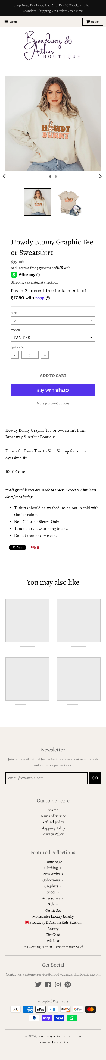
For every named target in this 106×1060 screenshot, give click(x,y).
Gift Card (53, 934)
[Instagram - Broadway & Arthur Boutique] (58, 984)
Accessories (51, 898)
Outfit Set (53, 910)
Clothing (51, 867)
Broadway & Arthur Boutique (59, 1036)
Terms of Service (53, 816)
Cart (95, 22)
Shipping (17, 282)
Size (14, 313)
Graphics (51, 886)
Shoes (51, 892)
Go (95, 778)
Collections (51, 880)
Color (15, 330)
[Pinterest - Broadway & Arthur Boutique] (67, 984)
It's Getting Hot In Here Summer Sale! (53, 946)
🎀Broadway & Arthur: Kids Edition (53, 922)
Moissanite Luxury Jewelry (53, 916)
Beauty (53, 928)
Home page (53, 861)
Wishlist (53, 940)
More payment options (53, 403)
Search (53, 810)
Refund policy (53, 822)
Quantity (18, 347)
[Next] (100, 177)
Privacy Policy (53, 834)
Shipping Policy (53, 828)
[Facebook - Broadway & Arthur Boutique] (48, 984)
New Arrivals (53, 873)
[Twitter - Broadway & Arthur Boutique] (38, 984)
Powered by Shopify (53, 1042)
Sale (51, 904)
